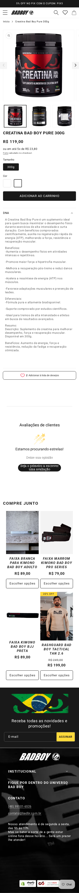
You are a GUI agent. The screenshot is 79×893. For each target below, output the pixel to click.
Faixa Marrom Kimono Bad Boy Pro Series (56, 563)
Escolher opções (22, 583)
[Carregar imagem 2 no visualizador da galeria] (39, 116)
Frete (5, 153)
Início (6, 21)
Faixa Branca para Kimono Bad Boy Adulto (22, 563)
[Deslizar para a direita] (75, 65)
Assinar (65, 736)
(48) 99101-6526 (19, 806)
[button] (5, 12)
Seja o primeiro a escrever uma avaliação (39, 467)
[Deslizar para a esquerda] (3, 65)
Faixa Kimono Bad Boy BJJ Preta (22, 646)
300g (11, 167)
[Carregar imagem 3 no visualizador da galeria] (63, 116)
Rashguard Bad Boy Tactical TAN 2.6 (57, 649)
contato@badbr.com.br (24, 813)
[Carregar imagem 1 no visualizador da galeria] (15, 116)
